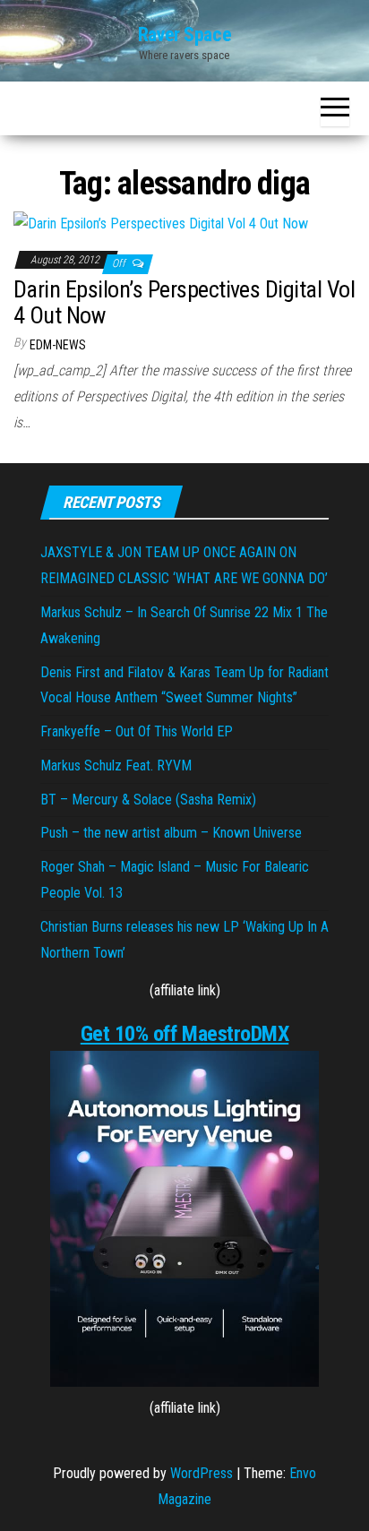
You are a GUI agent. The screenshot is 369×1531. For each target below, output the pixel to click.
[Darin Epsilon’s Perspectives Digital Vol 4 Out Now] (160, 222)
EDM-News (58, 345)
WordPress (201, 1473)
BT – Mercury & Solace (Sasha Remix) (148, 799)
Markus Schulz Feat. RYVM (116, 765)
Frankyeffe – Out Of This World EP (136, 731)
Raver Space (184, 34)
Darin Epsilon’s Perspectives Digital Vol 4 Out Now (184, 302)
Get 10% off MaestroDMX (184, 1033)
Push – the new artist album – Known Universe (171, 832)
